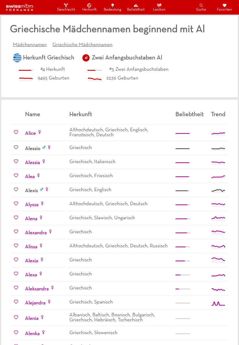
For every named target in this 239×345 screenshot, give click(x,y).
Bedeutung (112, 9)
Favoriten (224, 9)
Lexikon (159, 9)
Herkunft (89, 9)
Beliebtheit (136, 9)
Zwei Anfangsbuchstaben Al (127, 58)
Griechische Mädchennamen (82, 45)
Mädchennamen (30, 45)
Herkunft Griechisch (48, 58)
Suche (201, 9)
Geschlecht (66, 9)
